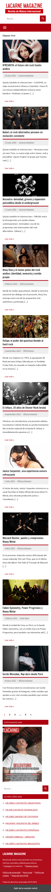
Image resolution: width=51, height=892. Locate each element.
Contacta (8, 866)
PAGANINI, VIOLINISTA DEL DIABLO (22, 823)
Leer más (9, 101)
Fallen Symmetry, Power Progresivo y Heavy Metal (23, 609)
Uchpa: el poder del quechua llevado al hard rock (23, 342)
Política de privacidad (11, 872)
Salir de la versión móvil (25, 888)
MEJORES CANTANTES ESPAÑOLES (22, 830)
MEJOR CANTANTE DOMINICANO (21, 809)
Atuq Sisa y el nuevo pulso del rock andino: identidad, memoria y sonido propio (22, 273)
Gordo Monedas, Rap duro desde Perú (23, 674)
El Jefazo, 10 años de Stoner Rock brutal (24, 408)
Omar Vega (24, 618)
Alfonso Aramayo (27, 283)
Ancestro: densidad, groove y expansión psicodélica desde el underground (24, 201)
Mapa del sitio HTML (20, 875)
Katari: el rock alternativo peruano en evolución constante (23, 134)
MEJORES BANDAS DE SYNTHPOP (21, 816)
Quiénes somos (31, 866)
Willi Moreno (28, 350)
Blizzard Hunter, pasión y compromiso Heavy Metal (23, 540)
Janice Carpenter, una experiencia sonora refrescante (25, 473)
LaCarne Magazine (25, 75)
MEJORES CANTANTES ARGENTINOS (23, 803)
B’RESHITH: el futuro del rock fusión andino (22, 67)
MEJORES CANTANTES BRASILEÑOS (22, 843)
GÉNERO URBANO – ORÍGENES (20, 836)
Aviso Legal (27, 872)
